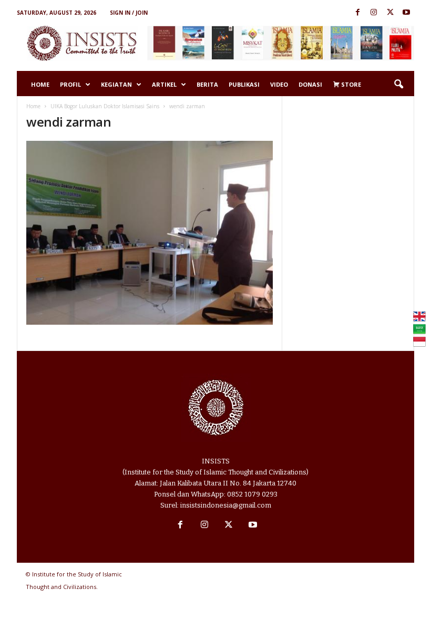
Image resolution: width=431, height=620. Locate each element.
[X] (390, 12)
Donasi (310, 84)
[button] (398, 84)
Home (40, 84)
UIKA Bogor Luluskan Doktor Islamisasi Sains (104, 106)
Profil (70, 84)
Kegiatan (116, 84)
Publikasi (244, 84)
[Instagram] (373, 12)
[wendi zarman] (149, 233)
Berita (207, 84)
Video (279, 84)
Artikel (164, 84)
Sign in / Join (129, 12)
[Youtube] (406, 12)
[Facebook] (357, 12)
